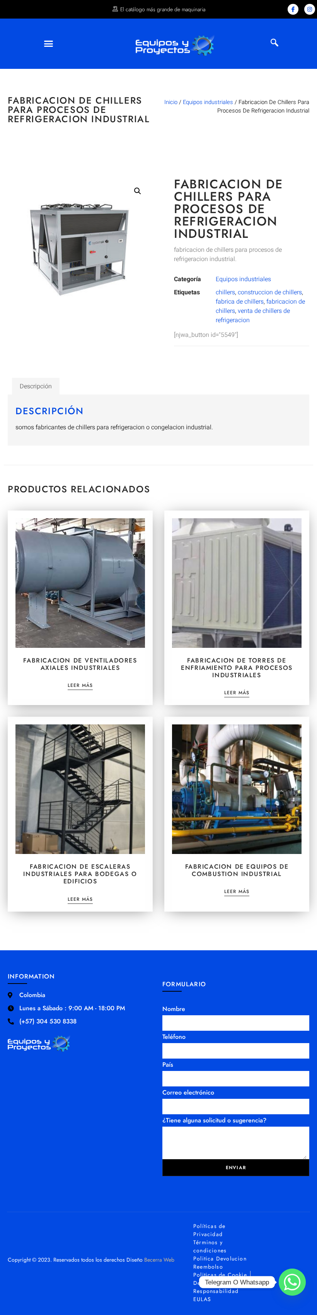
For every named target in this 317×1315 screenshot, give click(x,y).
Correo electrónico (188, 1092)
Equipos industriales (208, 102)
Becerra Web (159, 1260)
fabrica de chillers (240, 301)
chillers (225, 292)
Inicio (170, 102)
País (167, 1064)
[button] (48, 43)
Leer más (80, 686)
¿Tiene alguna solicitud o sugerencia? (214, 1120)
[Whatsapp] (292, 1282)
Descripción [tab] (36, 386)
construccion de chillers (270, 292)
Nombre (173, 1008)
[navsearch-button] (274, 43)
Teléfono (174, 1036)
